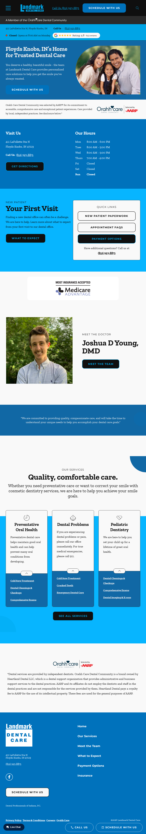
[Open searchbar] (137, 8)
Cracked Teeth (65, 585)
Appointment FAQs (107, 227)
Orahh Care (62, 820)
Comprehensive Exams (23, 599)
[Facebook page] (9, 777)
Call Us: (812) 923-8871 (65, 8)
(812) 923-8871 (72, 28)
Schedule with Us (104, 8)
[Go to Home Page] (32, 7)
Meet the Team (100, 364)
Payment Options (107, 238)
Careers (50, 820)
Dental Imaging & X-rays (117, 597)
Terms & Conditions (34, 820)
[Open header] (9, 8)
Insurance (85, 775)
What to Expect (25, 238)
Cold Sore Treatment (22, 580)
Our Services (87, 736)
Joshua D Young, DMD (110, 346)
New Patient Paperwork (106, 216)
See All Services (73, 616)
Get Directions (25, 166)
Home (82, 726)
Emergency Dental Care (70, 592)
